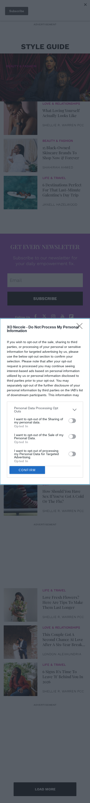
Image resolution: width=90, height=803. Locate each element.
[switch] (72, 420)
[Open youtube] (62, 316)
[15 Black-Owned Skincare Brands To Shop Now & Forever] (20, 154)
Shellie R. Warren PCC (63, 125)
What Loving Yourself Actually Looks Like (61, 113)
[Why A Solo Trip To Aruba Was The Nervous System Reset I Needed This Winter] (20, 460)
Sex (45, 484)
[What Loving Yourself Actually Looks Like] (20, 117)
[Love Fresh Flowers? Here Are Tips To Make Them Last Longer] (20, 603)
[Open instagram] (53, 316)
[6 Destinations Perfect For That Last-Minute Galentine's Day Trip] (20, 191)
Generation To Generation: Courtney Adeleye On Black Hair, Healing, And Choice (39, 81)
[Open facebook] (35, 316)
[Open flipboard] (71, 316)
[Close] (81, 327)
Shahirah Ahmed (57, 167)
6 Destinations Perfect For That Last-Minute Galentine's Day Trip (61, 189)
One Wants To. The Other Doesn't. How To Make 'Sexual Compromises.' (62, 421)
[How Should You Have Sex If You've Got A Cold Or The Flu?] (20, 497)
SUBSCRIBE (45, 298)
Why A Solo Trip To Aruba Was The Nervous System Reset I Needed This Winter (63, 459)
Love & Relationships (61, 103)
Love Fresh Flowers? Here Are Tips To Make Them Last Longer (62, 602)
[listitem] (45, 409)
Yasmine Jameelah (59, 474)
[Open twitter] (44, 316)
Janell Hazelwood (60, 204)
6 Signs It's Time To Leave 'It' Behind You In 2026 (62, 676)
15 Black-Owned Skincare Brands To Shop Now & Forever (60, 152)
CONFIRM (27, 470)
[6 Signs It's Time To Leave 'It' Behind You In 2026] (20, 678)
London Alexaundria (61, 654)
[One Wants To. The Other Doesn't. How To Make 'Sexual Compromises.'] (20, 423)
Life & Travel (54, 178)
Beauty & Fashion (21, 66)
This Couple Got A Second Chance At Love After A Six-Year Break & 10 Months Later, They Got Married (62, 639)
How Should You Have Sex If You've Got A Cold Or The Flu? (63, 496)
